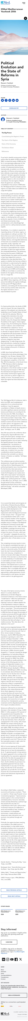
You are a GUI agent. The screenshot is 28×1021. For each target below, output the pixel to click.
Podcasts (3, 971)
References (5, 151)
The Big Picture (7, 133)
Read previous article (14, 890)
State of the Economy (9, 144)
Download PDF (14, 108)
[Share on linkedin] (13, 100)
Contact (3, 979)
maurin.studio (24, 1016)
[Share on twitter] (2, 100)
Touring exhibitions (6, 975)
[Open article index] (25, 18)
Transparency (4, 977)
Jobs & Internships (14, 995)
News (2, 969)
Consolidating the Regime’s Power (13, 136)
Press (2, 973)
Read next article (14, 896)
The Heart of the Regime (10, 140)
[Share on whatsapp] (9, 100)
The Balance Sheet (8, 147)
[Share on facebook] (6, 100)
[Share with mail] (17, 100)
